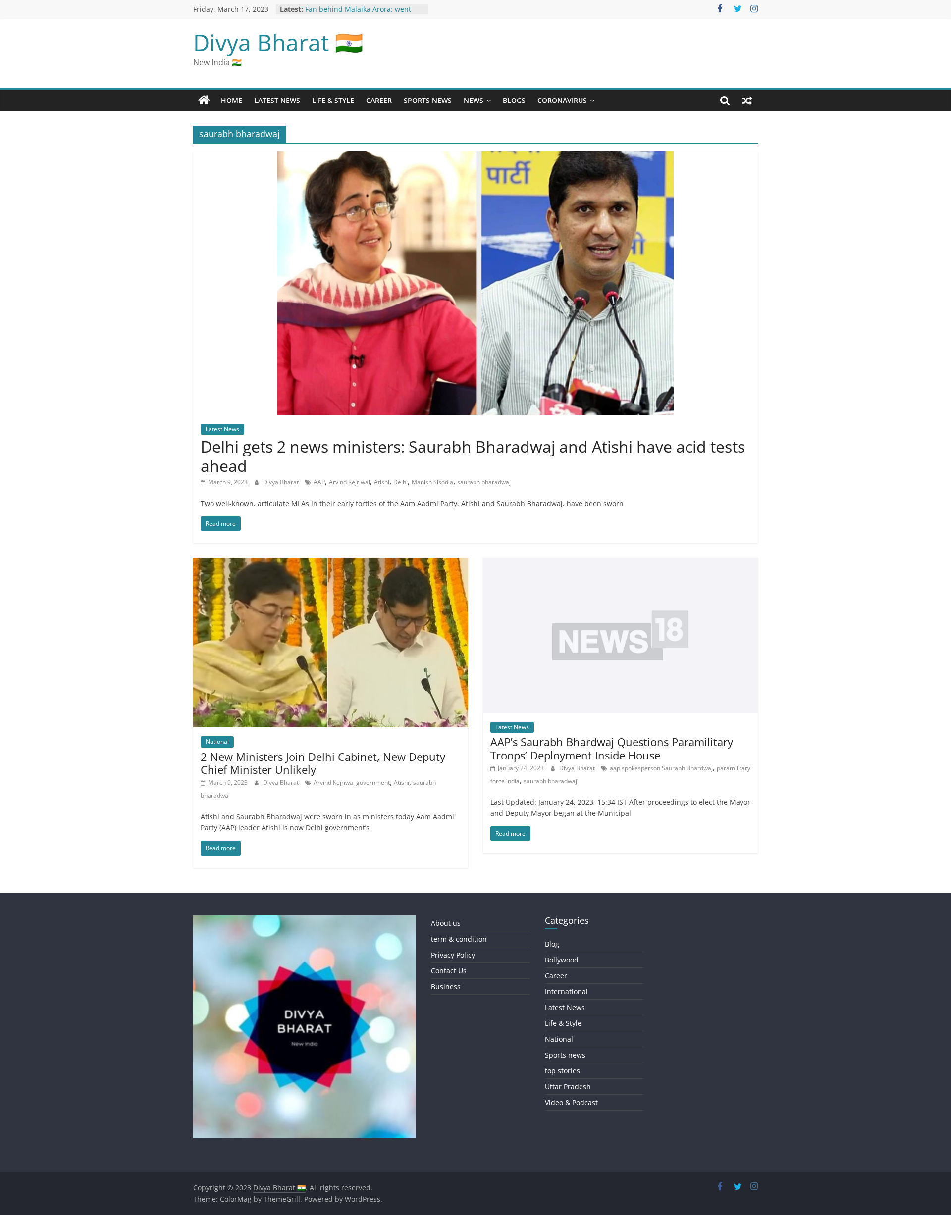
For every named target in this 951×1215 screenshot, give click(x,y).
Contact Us (449, 970)
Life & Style (333, 100)
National (217, 741)
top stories (562, 1070)
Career (379, 100)
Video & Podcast (571, 1102)
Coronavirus (562, 100)
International (566, 991)
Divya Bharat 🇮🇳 (278, 42)
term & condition (459, 939)
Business (446, 986)
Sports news (428, 100)
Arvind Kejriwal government (352, 782)
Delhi (400, 482)
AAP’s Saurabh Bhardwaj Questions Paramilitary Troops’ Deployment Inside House (611, 748)
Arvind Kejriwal (349, 482)
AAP (319, 482)
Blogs (514, 100)
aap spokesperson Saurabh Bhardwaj (661, 768)
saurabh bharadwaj (484, 482)
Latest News (277, 100)
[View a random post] (747, 100)
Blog (552, 944)
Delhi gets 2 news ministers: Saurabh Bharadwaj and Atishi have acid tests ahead (473, 456)
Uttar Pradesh (568, 1086)
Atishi (381, 482)
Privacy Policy (453, 955)
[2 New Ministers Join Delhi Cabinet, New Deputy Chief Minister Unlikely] (330, 563)
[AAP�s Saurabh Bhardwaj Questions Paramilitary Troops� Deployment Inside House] (620, 563)
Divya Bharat (281, 482)
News (473, 100)
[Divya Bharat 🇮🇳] (204, 100)
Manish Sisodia (432, 482)
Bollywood (562, 959)
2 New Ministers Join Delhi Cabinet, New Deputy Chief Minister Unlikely (323, 763)
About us (446, 923)
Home (231, 100)
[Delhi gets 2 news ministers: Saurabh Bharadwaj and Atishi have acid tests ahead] (475, 157)
